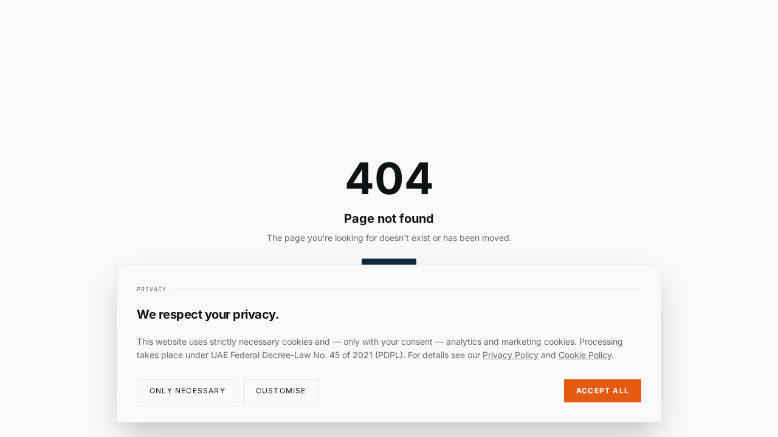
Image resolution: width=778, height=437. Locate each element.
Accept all (602, 390)
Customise (281, 390)
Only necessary (187, 390)
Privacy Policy (511, 355)
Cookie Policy (585, 355)
